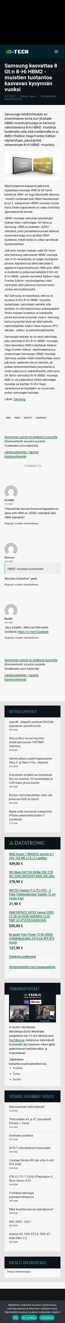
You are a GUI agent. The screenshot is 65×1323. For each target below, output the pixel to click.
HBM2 (17, 418)
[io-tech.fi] (17, 51)
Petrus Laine (27, 96)
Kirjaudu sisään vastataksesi (22, 523)
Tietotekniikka (48, 96)
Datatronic (28, 843)
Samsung (19, 399)
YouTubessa (16, 1040)
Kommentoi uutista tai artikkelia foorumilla (31, 437)
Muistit (28, 418)
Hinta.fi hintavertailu (18, 1271)
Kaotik (8, 618)
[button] (56, 51)
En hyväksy (29, 1317)
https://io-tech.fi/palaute (33, 631)
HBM (8, 418)
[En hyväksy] (60, 1311)
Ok (15, 1317)
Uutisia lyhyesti (23, 711)
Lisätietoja (47, 1317)
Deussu (9, 557)
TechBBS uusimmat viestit (31, 1096)
